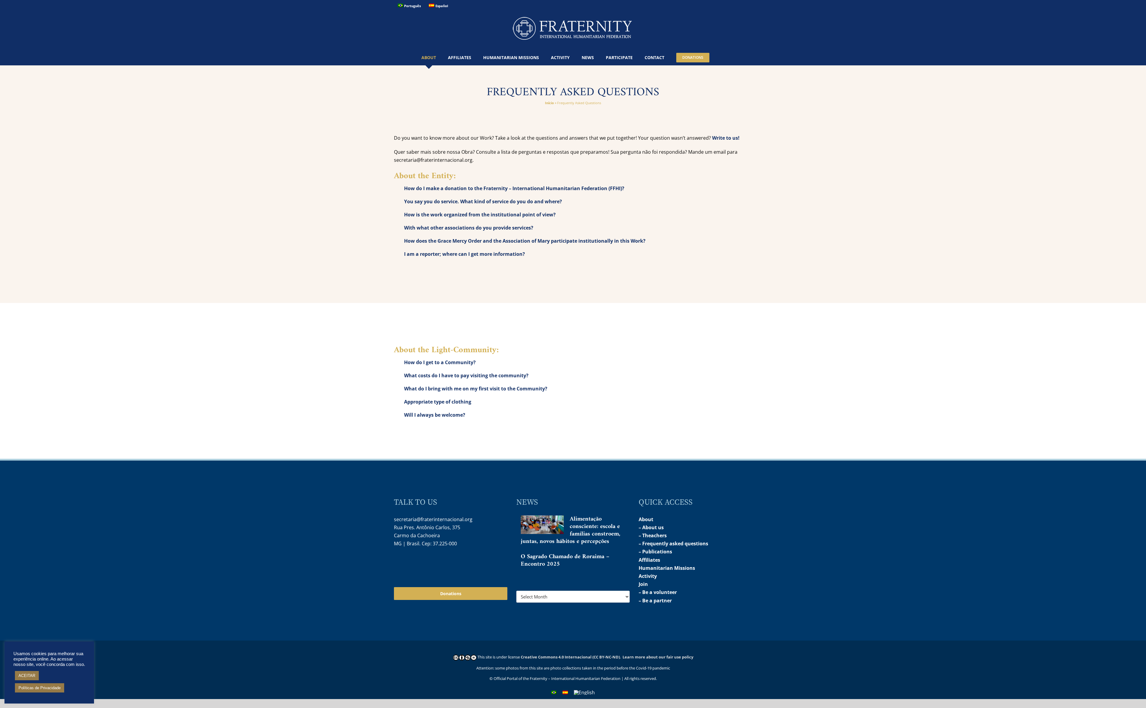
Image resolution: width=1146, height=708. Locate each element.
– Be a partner (655, 600)
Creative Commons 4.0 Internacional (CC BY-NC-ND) (570, 657)
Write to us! (726, 138)
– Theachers (653, 535)
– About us (651, 527)
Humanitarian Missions (667, 568)
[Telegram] (424, 562)
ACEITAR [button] (27, 675)
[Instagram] (398, 562)
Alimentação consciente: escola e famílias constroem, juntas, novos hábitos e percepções (570, 530)
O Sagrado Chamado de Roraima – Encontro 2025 (565, 561)
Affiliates (649, 560)
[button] (723, 57)
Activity (648, 576)
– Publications (655, 551)
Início (549, 103)
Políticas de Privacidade (40, 688)
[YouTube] (411, 562)
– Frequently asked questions (673, 543)
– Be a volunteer (658, 592)
